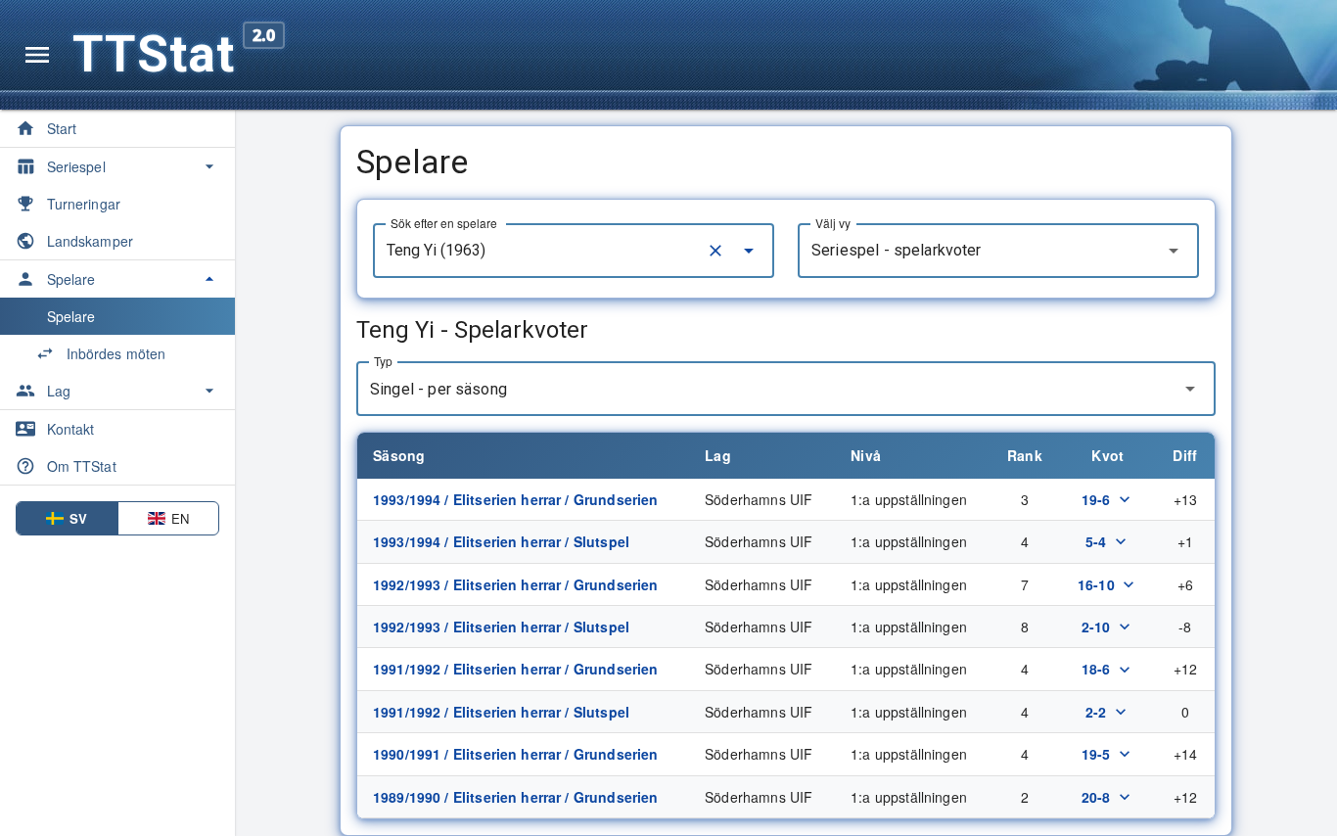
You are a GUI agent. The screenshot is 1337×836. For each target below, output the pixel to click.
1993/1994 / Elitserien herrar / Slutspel (501, 541)
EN (180, 518)
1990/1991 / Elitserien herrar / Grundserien (515, 754)
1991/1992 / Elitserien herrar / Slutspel (501, 711)
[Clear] (715, 250)
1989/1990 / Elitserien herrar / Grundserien (515, 797)
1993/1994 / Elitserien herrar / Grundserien (515, 499)
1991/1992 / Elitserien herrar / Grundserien (515, 668)
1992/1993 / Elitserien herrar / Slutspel (501, 626)
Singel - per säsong (438, 389)
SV (78, 518)
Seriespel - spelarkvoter (896, 250)
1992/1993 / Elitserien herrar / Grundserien (515, 584)
